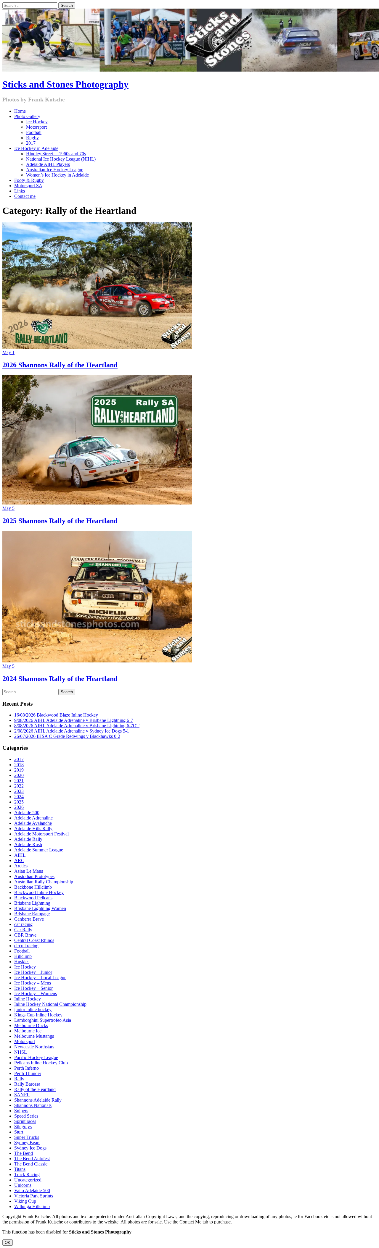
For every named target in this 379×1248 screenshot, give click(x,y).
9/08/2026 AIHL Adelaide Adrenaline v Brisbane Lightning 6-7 (73, 720)
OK (7, 1242)
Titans (19, 1169)
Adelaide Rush (28, 844)
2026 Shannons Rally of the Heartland (60, 365)
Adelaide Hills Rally (33, 828)
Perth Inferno (26, 1068)
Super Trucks (26, 1137)
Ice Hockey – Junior (33, 972)
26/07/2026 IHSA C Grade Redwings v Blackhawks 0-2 (67, 736)
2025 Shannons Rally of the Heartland (60, 521)
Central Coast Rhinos (34, 940)
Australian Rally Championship (43, 881)
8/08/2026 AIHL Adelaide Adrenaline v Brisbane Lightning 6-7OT (76, 725)
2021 (19, 780)
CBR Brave (25, 934)
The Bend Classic (30, 1163)
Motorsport (36, 127)
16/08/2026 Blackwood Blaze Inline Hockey (56, 714)
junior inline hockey (33, 1009)
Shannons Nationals (33, 1105)
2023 (19, 791)
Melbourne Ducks (31, 1025)
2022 (19, 785)
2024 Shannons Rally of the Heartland (60, 679)
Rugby (32, 137)
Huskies (21, 961)
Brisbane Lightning (32, 903)
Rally (19, 1078)
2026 (19, 807)
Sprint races (25, 1121)
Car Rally (23, 929)
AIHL (20, 855)
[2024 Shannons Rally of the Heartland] (97, 660)
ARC (19, 860)
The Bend (23, 1153)
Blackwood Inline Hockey (39, 892)
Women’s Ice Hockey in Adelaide (57, 174)
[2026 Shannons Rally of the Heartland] (97, 347)
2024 (19, 796)
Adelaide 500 (26, 812)
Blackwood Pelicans (33, 897)
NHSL (20, 1052)
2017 (31, 143)
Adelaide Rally (28, 839)
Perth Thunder (27, 1073)
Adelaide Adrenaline (33, 817)
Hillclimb (23, 956)
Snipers (21, 1110)
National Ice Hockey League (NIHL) (61, 158)
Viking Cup (25, 1201)
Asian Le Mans (28, 871)
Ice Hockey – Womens (35, 993)
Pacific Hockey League (36, 1057)
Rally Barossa (27, 1084)
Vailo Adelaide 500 (32, 1190)
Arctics (21, 865)
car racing (23, 924)
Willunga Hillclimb (32, 1206)
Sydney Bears (27, 1142)
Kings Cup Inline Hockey (38, 1014)
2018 (19, 764)
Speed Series (26, 1115)
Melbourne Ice (27, 1030)
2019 (19, 769)
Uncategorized (27, 1179)
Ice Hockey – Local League (40, 977)
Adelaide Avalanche (33, 823)
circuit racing (26, 945)
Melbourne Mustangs (34, 1036)
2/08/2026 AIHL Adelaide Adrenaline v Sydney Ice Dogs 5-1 (71, 730)
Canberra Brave (29, 919)
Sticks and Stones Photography (65, 84)
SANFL (22, 1094)
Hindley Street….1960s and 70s (56, 153)
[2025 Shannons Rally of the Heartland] (97, 502)
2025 (19, 801)
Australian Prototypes (34, 876)
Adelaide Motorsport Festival (41, 833)
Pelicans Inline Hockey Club (41, 1062)
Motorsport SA (28, 185)
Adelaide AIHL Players (48, 164)
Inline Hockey (27, 998)
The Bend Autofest (32, 1158)
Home (20, 111)
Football (33, 132)
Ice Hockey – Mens (32, 982)
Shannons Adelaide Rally (38, 1099)
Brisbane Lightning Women (40, 908)
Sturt (18, 1131)
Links (19, 190)
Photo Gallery (27, 116)
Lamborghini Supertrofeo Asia (42, 1020)
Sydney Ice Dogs (30, 1147)
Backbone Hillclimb (33, 887)
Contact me (25, 196)
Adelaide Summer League (38, 849)
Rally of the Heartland (35, 1089)
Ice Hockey (37, 121)
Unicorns (22, 1185)
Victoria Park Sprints (33, 1195)
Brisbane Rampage (32, 913)
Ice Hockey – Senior (33, 988)
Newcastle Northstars (34, 1046)
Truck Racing (27, 1174)
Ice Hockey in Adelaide (36, 148)
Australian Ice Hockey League (54, 169)
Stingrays (23, 1126)
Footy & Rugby (29, 180)
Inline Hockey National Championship (50, 1004)
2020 (19, 775)
